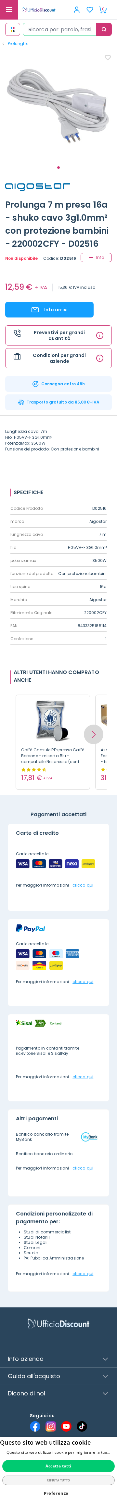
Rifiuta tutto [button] (58, 1480)
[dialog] (58, 1469)
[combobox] (59, 29)
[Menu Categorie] (9, 10)
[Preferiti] (90, 10)
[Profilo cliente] (77, 10)
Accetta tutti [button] (58, 1466)
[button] (93, 734)
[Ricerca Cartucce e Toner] (12, 29)
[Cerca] (104, 29)
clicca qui (82, 885)
